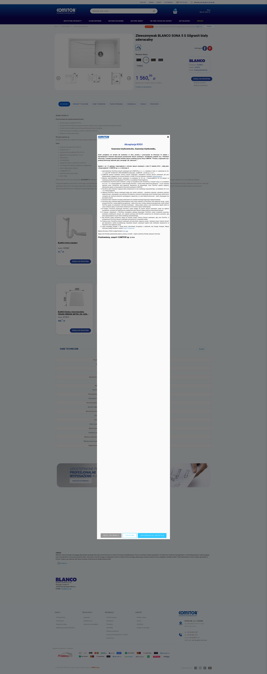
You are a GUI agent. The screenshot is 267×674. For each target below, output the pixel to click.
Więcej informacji (111, 535)
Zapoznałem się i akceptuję (152, 535)
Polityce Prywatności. (129, 228)
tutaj (127, 231)
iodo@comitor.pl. (157, 176)
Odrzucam (129, 535)
